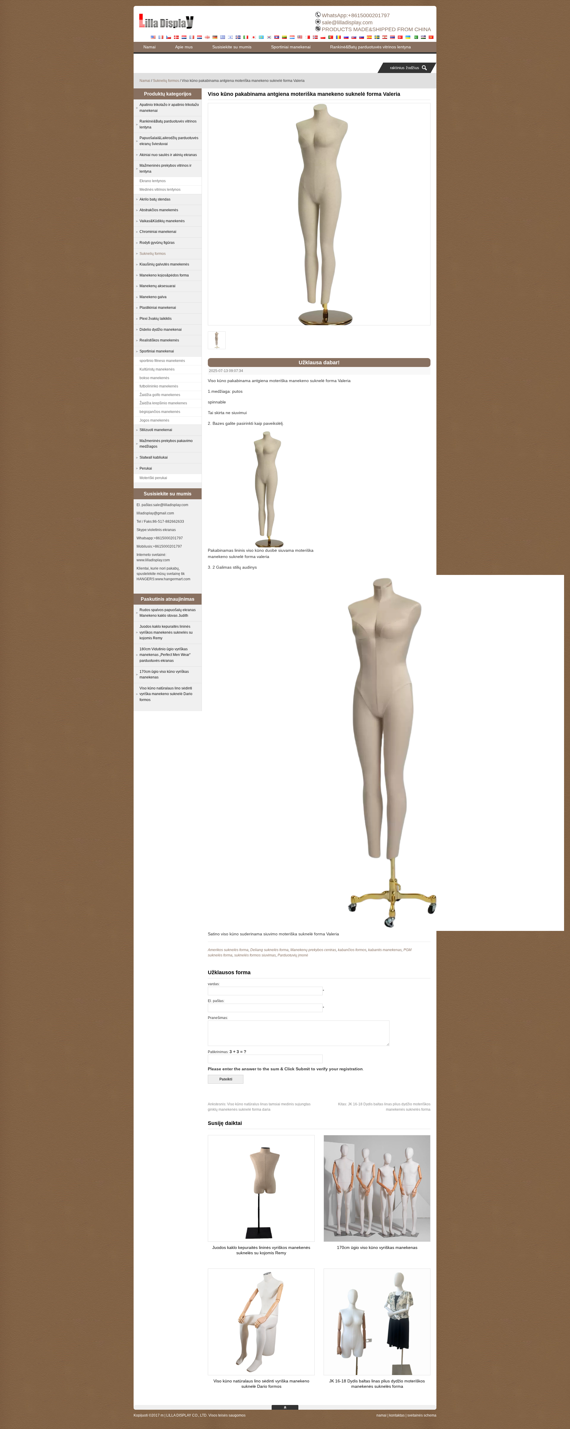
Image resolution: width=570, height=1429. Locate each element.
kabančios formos (352, 950)
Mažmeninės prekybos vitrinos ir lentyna (165, 168)
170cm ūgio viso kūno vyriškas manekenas (377, 1247)
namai (381, 1415)
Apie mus (184, 46)
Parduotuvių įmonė (293, 955)
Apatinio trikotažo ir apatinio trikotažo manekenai (169, 108)
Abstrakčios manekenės (159, 210)
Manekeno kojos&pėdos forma (164, 275)
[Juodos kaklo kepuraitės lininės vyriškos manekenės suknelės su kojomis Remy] (261, 1240)
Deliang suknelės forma (269, 950)
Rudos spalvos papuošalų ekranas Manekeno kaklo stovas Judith (168, 613)
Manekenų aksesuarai (157, 286)
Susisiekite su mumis (231, 46)
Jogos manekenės (154, 420)
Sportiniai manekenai (291, 46)
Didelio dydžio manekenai (161, 330)
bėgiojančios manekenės (160, 412)
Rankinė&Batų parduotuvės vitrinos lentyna (370, 46)
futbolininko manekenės (159, 386)
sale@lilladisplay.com (347, 23)
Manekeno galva (153, 297)
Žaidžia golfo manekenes (160, 395)
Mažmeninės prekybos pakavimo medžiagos (166, 444)
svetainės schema (421, 1415)
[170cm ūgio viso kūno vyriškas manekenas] (377, 1240)
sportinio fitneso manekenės (162, 361)
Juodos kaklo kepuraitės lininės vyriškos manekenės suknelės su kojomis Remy (166, 632)
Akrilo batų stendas (155, 199)
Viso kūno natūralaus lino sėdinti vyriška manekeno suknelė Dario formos (166, 694)
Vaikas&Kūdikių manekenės (162, 221)
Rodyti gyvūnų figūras (157, 243)
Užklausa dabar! (319, 362)
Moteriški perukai (153, 478)
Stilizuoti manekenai (156, 430)
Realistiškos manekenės (159, 340)
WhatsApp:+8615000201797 (356, 15)
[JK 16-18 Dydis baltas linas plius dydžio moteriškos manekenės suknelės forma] (377, 1373)
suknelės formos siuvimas (255, 955)
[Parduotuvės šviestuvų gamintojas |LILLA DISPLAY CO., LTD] (166, 31)
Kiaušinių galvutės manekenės (164, 264)
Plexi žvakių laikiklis (156, 319)
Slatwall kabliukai (154, 457)
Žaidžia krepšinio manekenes (163, 403)
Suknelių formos (166, 81)
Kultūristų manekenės (157, 369)
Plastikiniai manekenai (158, 308)
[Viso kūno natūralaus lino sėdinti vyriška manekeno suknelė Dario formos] (261, 1373)
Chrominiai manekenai (158, 232)
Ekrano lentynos (153, 181)
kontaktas (397, 1415)
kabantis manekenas (385, 950)
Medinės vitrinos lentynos (160, 189)
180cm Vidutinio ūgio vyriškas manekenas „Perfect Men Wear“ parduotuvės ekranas (165, 655)
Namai (149, 46)
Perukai (146, 468)
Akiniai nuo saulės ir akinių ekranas (168, 155)
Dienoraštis (153, 57)
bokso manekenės (154, 378)
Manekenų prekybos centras (313, 950)
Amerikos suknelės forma (228, 950)
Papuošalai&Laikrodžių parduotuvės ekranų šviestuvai (169, 141)
